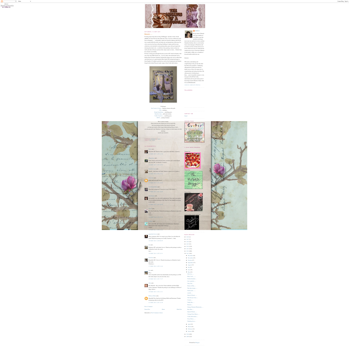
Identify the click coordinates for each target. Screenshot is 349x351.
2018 (187, 237)
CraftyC (151, 221)
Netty (150, 149)
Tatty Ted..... (190, 283)
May (189, 272)
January (190, 331)
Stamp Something (158, 112)
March (189, 326)
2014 (187, 246)
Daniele (197, 30)
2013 (187, 248)
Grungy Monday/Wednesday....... (195, 307)
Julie (150, 283)
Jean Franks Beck (153, 187)
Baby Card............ (191, 276)
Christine (151, 257)
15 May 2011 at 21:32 (156, 230)
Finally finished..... (191, 279)
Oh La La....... (190, 274)
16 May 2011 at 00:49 (156, 240)
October (190, 260)
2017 (187, 239)
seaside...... (190, 293)
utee (153, 140)
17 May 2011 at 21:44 (156, 266)
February (190, 329)
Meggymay (151, 158)
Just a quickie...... (191, 281)
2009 (187, 336)
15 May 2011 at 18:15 (156, 217)
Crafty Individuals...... (192, 316)
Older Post (179, 309)
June (189, 269)
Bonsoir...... (190, 304)
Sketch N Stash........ (192, 295)
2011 (187, 253)
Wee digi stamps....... (192, 288)
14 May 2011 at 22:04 (156, 165)
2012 (187, 251)
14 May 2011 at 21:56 (156, 154)
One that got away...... (192, 297)
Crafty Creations (159, 116)
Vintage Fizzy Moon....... (193, 314)
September (190, 262)
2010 (187, 334)
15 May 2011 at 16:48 (156, 204)
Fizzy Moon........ (191, 319)
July (189, 267)
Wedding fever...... (191, 321)
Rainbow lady (158, 114)
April (189, 324)
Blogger (197, 342)
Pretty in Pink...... (191, 286)
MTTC (158, 117)
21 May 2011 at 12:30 (156, 302)
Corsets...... (190, 300)
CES (160, 110)
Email (185, 116)
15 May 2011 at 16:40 (156, 191)
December (190, 255)
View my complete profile (192, 84)
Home (163, 309)
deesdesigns (152, 196)
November (190, 258)
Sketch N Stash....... (192, 312)
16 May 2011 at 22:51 (156, 253)
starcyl (150, 208)
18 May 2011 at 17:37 (156, 279)
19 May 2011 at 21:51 (156, 291)
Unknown (151, 178)
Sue (149, 270)
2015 (187, 244)
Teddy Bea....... (191, 302)
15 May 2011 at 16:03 (156, 183)
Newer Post (147, 309)
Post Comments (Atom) (157, 313)
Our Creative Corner (156, 108)
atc (150, 140)
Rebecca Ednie (152, 296)
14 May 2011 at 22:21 (156, 174)
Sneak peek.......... (191, 290)
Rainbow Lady (152, 169)
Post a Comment (149, 306)
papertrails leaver (153, 234)
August (190, 265)
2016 (187, 241)
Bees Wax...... (190, 309)
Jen (149, 245)
